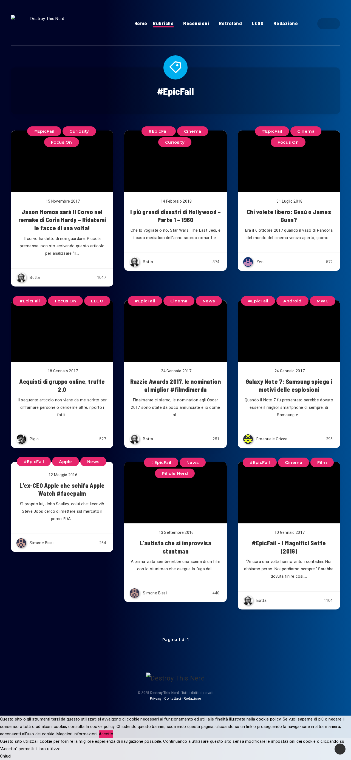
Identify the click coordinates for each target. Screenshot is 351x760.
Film (322, 462)
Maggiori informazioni (76, 733)
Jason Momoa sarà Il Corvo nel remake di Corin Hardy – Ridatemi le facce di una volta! (62, 219)
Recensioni (196, 23)
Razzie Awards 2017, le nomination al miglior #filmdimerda (175, 385)
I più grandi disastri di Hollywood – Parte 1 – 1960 (175, 215)
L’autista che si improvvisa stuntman (175, 547)
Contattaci (172, 699)
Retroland (230, 23)
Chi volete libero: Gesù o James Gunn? (289, 215)
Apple (65, 461)
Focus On (288, 142)
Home (140, 23)
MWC (323, 301)
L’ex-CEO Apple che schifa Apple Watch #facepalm (62, 489)
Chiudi (6, 756)
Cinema (306, 131)
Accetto (106, 733)
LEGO (258, 23)
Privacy (156, 699)
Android (292, 301)
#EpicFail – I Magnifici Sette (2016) (289, 547)
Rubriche (163, 23)
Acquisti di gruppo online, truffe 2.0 (62, 385)
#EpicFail (272, 131)
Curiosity (175, 142)
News (209, 301)
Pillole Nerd (175, 473)
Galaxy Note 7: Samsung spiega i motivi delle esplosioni (289, 385)
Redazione (285, 23)
